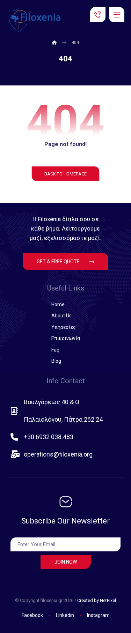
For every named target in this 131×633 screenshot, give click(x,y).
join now (65, 562)
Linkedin (65, 615)
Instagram (98, 615)
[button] (116, 14)
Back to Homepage (65, 173)
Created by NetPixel (96, 600)
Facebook (32, 615)
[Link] (97, 14)
